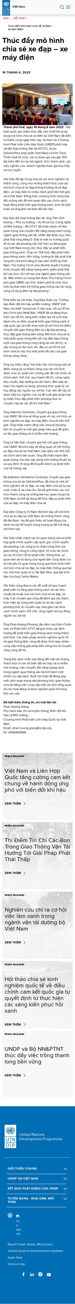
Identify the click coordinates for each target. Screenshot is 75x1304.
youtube (49, 1274)
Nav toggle (68, 7)
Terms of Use (16, 1264)
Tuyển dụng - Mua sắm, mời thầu (31, 1200)
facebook (23, 1274)
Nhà (6, 18)
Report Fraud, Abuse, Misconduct (30, 1244)
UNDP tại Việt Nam (23, 1178)
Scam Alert (15, 1257)
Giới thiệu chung (22, 1168)
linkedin (32, 1274)
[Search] (18, 1225)
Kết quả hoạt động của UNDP (33, 1188)
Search (62, 7)
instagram (40, 1274)
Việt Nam (18, 7)
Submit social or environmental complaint (35, 1251)
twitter (15, 1274)
